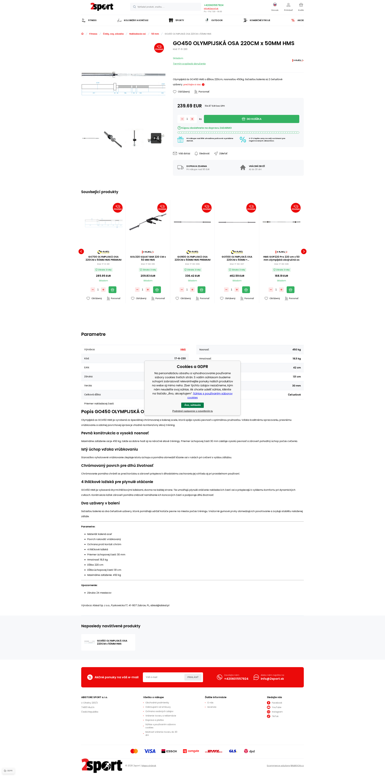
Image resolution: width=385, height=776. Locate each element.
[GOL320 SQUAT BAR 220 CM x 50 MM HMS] (148, 222)
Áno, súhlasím (192, 405)
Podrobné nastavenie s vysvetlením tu (192, 411)
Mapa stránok (149, 765)
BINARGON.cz (297, 765)
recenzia (211, 706)
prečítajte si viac (192, 84)
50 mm (155, 33)
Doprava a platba (154, 720)
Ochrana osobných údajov (159, 711)
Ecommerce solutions (278, 765)
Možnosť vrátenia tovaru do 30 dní (161, 733)
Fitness (93, 33)
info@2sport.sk (211, 8)
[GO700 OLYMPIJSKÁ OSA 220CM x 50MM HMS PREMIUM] (103, 222)
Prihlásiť (193, 677)
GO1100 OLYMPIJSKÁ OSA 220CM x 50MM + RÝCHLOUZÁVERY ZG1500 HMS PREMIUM (237, 258)
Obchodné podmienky (157, 702)
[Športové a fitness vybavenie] (82, 33)
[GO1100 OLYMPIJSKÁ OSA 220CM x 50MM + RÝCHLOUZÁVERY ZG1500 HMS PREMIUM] (237, 222)
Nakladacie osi (137, 33)
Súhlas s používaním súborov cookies (160, 726)
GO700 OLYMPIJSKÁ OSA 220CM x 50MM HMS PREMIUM (103, 258)
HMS (183, 349)
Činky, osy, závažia (113, 33)
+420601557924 (213, 5)
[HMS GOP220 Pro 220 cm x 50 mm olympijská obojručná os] (281, 222)
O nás (210, 702)
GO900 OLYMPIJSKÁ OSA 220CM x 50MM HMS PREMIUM (192, 258)
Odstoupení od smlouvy (158, 706)
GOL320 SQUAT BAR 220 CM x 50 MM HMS (148, 258)
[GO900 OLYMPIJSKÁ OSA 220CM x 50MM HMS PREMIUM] (192, 222)
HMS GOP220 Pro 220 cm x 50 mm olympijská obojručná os (281, 258)
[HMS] (298, 61)
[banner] (102, 8)
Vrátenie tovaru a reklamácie (160, 715)
